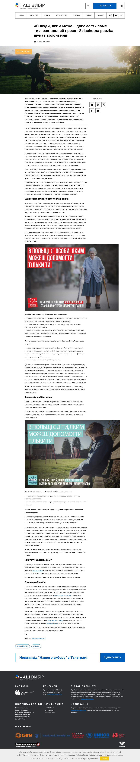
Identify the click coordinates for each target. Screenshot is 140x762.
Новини (21, 15)
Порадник (76, 15)
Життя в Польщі (61, 15)
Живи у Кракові (52, 623)
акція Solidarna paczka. (63, 595)
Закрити (104, 758)
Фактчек (100, 15)
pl (122, 15)
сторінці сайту (37, 570)
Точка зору (34, 15)
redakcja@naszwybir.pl (54, 694)
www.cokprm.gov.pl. (87, 699)
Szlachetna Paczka (38, 639)
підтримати (105, 6)
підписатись (112, 657)
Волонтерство (23, 51)
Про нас (88, 15)
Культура (47, 15)
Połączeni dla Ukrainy (55, 620)
